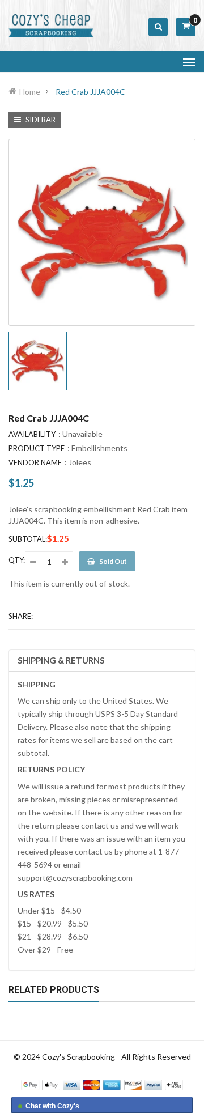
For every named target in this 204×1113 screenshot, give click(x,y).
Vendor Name (35, 462)
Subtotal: (27, 538)
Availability (32, 434)
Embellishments (99, 448)
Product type (36, 448)
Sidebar (40, 119)
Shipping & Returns (61, 660)
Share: (20, 616)
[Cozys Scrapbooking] (102, 1084)
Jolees (80, 462)
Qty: (16, 559)
